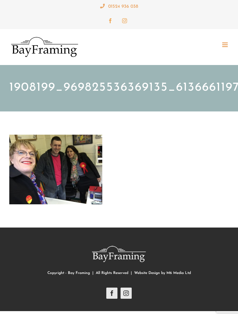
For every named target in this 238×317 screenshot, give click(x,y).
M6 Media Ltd (178, 273)
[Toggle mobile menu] (225, 44)
